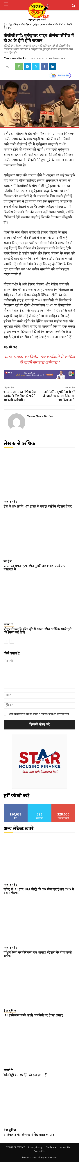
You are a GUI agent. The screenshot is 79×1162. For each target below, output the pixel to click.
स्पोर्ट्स (8, 561)
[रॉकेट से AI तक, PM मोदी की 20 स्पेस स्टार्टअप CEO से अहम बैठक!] (39, 857)
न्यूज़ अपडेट (11, 502)
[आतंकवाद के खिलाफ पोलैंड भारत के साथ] (39, 1103)
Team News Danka (15, 58)
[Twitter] (36, 66)
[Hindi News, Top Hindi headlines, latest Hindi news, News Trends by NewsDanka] (39, 11)
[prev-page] (6, 641)
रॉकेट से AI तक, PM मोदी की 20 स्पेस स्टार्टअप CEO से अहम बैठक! (39, 891)
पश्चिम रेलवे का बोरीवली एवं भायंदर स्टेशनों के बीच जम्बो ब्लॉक (38, 954)
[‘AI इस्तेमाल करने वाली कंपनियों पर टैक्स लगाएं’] (39, 983)
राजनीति (9, 624)
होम (5, 25)
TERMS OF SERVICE (15, 1147)
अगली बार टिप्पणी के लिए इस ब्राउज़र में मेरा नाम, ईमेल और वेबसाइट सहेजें (38, 714)
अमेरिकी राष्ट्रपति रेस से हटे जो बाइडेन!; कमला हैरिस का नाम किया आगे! (59, 396)
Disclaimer (51, 1147)
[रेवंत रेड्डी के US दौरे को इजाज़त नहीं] (39, 1043)
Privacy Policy (35, 1147)
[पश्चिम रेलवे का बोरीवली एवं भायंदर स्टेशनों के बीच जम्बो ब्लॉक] (39, 920)
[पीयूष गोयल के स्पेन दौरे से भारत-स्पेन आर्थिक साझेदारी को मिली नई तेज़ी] (39, 597)
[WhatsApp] (19, 66)
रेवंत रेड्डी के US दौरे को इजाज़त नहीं (25, 1075)
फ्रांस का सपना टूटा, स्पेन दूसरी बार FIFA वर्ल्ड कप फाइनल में (34, 567)
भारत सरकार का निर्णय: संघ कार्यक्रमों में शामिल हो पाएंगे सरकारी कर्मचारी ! (39, 360)
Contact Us (39, 1151)
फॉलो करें (39, 805)
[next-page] (12, 641)
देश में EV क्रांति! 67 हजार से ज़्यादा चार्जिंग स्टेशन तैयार (38, 506)
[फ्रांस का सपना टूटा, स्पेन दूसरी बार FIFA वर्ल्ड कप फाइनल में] (39, 534)
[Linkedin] (52, 66)
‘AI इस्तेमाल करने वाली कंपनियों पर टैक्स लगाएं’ (33, 1015)
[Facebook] (44, 66)
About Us (65, 1147)
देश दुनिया (13, 25)
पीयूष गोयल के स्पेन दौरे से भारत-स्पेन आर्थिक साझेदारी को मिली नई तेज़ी (37, 630)
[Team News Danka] (16, 422)
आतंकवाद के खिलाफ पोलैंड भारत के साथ (29, 1135)
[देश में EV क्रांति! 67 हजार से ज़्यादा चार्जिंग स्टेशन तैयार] (39, 474)
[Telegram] (27, 66)
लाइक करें (15, 805)
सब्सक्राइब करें (63, 805)
